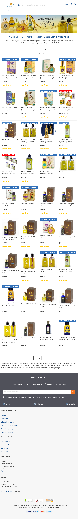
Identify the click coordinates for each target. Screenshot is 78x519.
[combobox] (40, 5)
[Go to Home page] (11, 5)
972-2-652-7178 (8, 471)
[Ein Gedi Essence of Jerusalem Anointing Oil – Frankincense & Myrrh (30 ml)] (29, 98)
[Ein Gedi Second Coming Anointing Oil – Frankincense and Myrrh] (10, 98)
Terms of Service (6, 452)
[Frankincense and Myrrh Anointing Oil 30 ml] (67, 194)
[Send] (73, 392)
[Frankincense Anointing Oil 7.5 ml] (48, 294)
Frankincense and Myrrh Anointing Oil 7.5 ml (28, 237)
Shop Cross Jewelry (7, 429)
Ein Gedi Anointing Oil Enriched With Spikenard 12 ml (9, 205)
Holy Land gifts (41, 507)
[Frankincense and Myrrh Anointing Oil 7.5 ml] (29, 226)
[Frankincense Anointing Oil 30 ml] (67, 294)
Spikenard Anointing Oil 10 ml (67, 238)
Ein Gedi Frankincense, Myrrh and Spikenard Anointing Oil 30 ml (66, 270)
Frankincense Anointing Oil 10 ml (10, 271)
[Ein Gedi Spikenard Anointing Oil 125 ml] (48, 328)
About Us (4, 415)
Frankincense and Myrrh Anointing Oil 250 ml (28, 140)
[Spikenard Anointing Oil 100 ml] (29, 260)
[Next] (43, 358)
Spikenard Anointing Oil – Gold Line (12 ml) (66, 77)
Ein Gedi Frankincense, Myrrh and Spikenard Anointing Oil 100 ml (66, 140)
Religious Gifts (11, 11)
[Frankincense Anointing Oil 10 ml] (10, 260)
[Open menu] (2, 5)
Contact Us (4, 418)
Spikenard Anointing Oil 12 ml (29, 205)
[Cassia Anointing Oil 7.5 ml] (29, 293)
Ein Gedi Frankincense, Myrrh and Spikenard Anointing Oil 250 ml (28, 172)
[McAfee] (39, 500)
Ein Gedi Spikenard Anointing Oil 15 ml (8, 304)
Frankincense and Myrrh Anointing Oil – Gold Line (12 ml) (28, 77)
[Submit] (19, 5)
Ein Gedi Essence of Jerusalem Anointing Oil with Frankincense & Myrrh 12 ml (48, 172)
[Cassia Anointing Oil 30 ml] (29, 328)
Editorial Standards (7, 432)
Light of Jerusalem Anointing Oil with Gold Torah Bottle (47, 140)
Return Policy (5, 448)
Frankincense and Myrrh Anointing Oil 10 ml (9, 238)
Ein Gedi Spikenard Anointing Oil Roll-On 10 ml (9, 77)
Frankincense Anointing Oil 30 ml (67, 306)
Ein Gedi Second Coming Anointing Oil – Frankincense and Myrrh (9, 109)
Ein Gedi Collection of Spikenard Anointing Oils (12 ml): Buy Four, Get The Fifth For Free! (10, 172)
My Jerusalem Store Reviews (10, 425)
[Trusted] (29, 500)
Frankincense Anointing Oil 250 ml (67, 173)
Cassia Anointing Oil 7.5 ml (29, 303)
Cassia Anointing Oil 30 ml (29, 338)
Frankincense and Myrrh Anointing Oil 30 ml (66, 205)
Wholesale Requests (7, 422)
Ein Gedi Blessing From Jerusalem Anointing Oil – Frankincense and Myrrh (48, 77)
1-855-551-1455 (8, 492)
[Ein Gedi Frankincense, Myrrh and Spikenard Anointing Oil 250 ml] (29, 162)
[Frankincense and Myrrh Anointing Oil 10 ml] (10, 227)
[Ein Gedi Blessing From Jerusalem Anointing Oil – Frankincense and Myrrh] (48, 66)
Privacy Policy (60, 397)
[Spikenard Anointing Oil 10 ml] (67, 227)
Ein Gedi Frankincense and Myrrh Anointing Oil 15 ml (67, 338)
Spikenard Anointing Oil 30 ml (48, 205)
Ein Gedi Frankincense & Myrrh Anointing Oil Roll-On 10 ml (47, 109)
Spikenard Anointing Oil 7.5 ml (48, 237)
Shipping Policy (5, 445)
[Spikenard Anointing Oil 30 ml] (48, 194)
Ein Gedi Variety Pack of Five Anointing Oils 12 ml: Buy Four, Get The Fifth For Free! (66, 109)
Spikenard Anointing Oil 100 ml (28, 272)
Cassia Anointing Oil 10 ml (10, 139)
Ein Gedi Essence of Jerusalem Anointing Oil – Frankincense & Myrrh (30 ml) (29, 109)
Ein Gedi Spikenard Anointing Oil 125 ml (46, 338)
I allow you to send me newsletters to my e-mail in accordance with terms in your (35, 397)
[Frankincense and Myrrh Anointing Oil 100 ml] (10, 329)
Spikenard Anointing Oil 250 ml (47, 270)
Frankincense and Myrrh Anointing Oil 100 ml (9, 341)
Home (2, 11)
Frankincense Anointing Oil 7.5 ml (48, 305)
